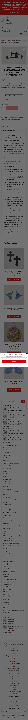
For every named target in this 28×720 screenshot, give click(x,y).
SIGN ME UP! (14, 361)
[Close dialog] (27, 353)
